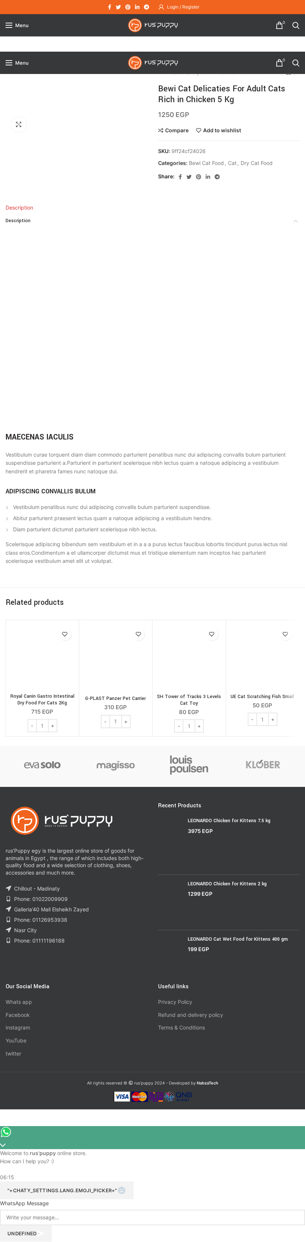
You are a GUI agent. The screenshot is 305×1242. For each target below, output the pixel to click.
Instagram (18, 1027)
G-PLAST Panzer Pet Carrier (115, 698)
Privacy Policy (175, 1002)
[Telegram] (146, 7)
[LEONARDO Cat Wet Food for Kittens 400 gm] (170, 954)
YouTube (16, 1040)
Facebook (18, 1015)
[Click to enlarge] (18, 124)
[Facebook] (109, 7)
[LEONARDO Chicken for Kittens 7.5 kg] (170, 843)
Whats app (19, 1002)
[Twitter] (118, 7)
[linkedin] (137, 7)
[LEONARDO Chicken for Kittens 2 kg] (170, 902)
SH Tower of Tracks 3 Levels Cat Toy (189, 700)
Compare (177, 130)
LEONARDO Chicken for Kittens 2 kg (227, 884)
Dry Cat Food (257, 163)
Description (19, 207)
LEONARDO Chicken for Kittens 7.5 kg (229, 820)
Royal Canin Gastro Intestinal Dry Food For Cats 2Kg (42, 699)
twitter (13, 1053)
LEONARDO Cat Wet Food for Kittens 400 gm (238, 939)
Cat (232, 163)
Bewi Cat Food (206, 163)
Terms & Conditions (181, 1027)
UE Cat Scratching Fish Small (262, 696)
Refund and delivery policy (190, 1015)
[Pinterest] (128, 7)
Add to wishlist (222, 130)
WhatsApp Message (24, 1203)
